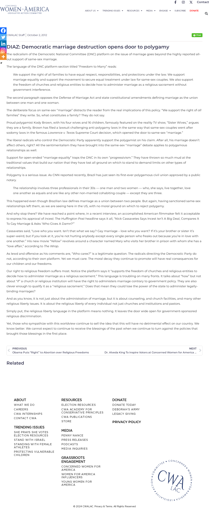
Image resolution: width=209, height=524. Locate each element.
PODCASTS (69, 444)
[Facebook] (3, 30)
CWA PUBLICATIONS (76, 416)
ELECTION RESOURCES (78, 404)
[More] (3, 56)
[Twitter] (3, 37)
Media (149, 10)
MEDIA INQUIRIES (74, 448)
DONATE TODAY (124, 404)
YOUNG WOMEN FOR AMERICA (76, 483)
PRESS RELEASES (74, 439)
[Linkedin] (3, 43)
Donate (194, 10)
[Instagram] (3, 50)
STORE (66, 421)
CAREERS (21, 409)
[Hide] (1, 63)
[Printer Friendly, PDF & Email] (197, 36)
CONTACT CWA (25, 418)
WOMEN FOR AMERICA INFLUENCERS (78, 476)
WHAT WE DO (24, 404)
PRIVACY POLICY (126, 422)
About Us (90, 10)
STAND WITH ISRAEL (29, 439)
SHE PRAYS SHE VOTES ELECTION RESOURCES (31, 434)
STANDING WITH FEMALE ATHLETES (33, 446)
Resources (133, 10)
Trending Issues (111, 10)
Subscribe (180, 10)
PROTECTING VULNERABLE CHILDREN (34, 453)
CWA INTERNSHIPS (28, 413)
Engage (163, 10)
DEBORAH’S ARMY (126, 409)
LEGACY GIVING (124, 413)
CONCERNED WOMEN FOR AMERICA (80, 468)
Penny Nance (72, 435)
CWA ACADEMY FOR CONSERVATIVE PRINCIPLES (82, 411)
